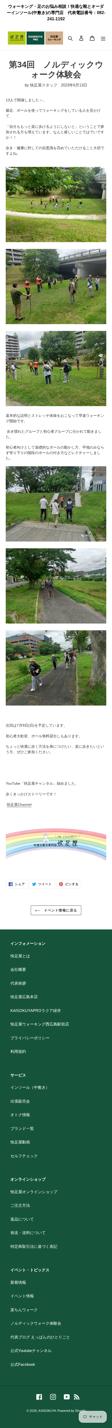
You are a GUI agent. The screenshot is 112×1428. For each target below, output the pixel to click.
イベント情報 (22, 1296)
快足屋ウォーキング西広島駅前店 (39, 1024)
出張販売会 (20, 1101)
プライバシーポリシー (29, 1038)
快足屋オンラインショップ (33, 1192)
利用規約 (18, 1051)
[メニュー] (103, 38)
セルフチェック (24, 1156)
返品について (22, 1219)
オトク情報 (20, 1114)
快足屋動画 (20, 1142)
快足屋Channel (19, 804)
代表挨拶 (18, 983)
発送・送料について (28, 1232)
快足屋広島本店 (24, 997)
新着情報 (18, 1282)
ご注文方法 (20, 1205)
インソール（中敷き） (29, 1087)
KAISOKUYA (47, 1411)
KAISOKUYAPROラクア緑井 (35, 1010)
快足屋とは (20, 956)
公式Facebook (22, 1364)
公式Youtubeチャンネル (31, 1350)
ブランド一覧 (22, 1128)
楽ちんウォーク (24, 1309)
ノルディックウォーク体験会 (35, 1323)
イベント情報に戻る (60, 910)
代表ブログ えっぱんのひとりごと (40, 1337)
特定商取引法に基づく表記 (33, 1246)
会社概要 (18, 969)
